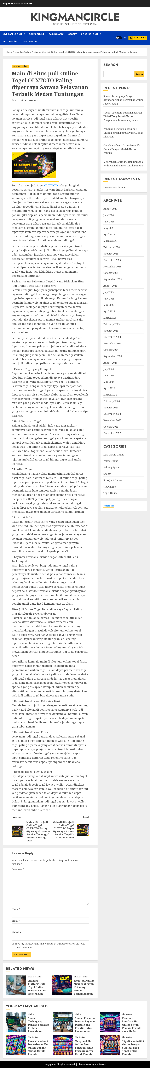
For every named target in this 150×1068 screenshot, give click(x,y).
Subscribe (140, 37)
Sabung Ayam (56, 34)
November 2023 (112, 420)
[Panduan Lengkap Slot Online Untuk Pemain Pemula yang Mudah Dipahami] (110, 1022)
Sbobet (72, 34)
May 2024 (108, 381)
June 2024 (108, 375)
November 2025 (112, 266)
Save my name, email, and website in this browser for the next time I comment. (50, 945)
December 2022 (112, 433)
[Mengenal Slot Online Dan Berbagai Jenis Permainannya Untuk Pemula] (63, 1045)
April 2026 (109, 234)
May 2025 (108, 305)
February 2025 (111, 324)
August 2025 (110, 285)
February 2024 (111, 401)
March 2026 (110, 240)
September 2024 (112, 356)
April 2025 (109, 311)
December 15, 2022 (32, 101)
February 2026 (111, 247)
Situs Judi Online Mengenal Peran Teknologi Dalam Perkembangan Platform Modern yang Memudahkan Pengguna (84, 994)
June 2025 (108, 298)
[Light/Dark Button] (119, 37)
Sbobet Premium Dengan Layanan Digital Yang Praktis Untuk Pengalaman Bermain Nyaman (122, 116)
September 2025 (112, 279)
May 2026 (108, 228)
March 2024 (110, 394)
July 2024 (108, 369)
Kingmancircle (75, 17)
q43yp (16, 101)
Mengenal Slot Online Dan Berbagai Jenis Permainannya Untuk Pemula (123, 163)
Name (16, 909)
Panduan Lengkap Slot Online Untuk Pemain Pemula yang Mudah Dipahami (123, 132)
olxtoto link (108, 505)
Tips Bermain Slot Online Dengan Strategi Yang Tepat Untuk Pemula (133, 1047)
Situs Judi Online (91, 34)
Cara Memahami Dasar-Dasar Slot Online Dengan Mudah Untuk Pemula (122, 149)
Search (110, 64)
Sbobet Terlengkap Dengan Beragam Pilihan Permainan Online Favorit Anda (123, 100)
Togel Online (29, 41)
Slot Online (10, 41)
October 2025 (110, 272)
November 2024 (112, 343)
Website (16, 932)
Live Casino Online (14, 34)
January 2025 (110, 330)
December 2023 (112, 413)
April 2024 (109, 388)
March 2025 (110, 317)
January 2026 (110, 253)
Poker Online (36, 34)
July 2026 (108, 215)
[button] (125, 38)
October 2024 (110, 349)
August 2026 (110, 208)
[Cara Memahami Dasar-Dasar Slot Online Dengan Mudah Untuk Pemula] (16, 1045)
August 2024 (110, 362)
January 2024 (110, 407)
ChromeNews (84, 1064)
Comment (18, 869)
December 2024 (112, 337)
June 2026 (108, 221)
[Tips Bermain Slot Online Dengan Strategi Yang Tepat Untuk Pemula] (110, 1045)
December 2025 (112, 260)
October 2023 (110, 426)
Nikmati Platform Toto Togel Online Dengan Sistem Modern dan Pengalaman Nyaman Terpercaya (37, 992)
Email (16, 920)
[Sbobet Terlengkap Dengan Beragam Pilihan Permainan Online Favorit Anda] (16, 1022)
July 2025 (108, 292)
